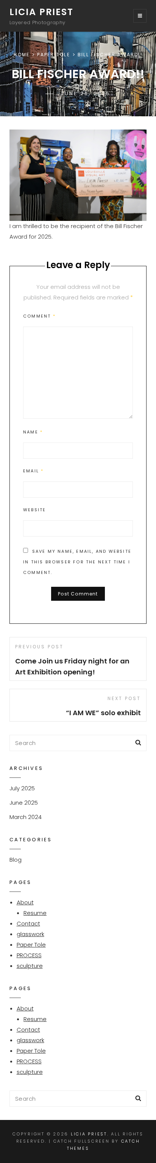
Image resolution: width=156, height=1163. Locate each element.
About (25, 902)
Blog (15, 860)
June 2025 (23, 803)
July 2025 (22, 788)
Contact (28, 923)
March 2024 (25, 817)
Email (33, 471)
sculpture (30, 966)
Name (33, 432)
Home (22, 54)
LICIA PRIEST (41, 12)
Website (34, 509)
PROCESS (29, 955)
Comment (39, 316)
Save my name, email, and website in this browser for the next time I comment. (77, 561)
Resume (35, 913)
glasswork (30, 934)
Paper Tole (53, 54)
